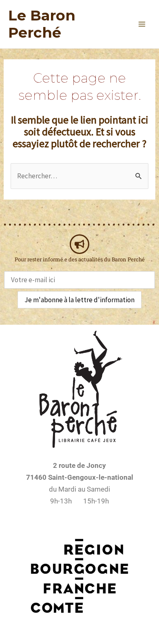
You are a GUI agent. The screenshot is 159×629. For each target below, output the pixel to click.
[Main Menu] (142, 24)
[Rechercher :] (79, 175)
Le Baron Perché (41, 24)
